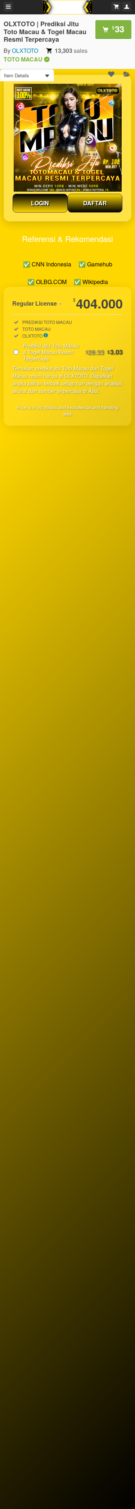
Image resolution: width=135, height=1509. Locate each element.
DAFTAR (95, 203)
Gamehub (99, 264)
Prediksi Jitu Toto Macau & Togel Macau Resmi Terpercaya (73, 352)
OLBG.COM (51, 282)
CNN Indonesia (51, 264)
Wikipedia (95, 282)
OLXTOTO (25, 50)
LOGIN (40, 203)
